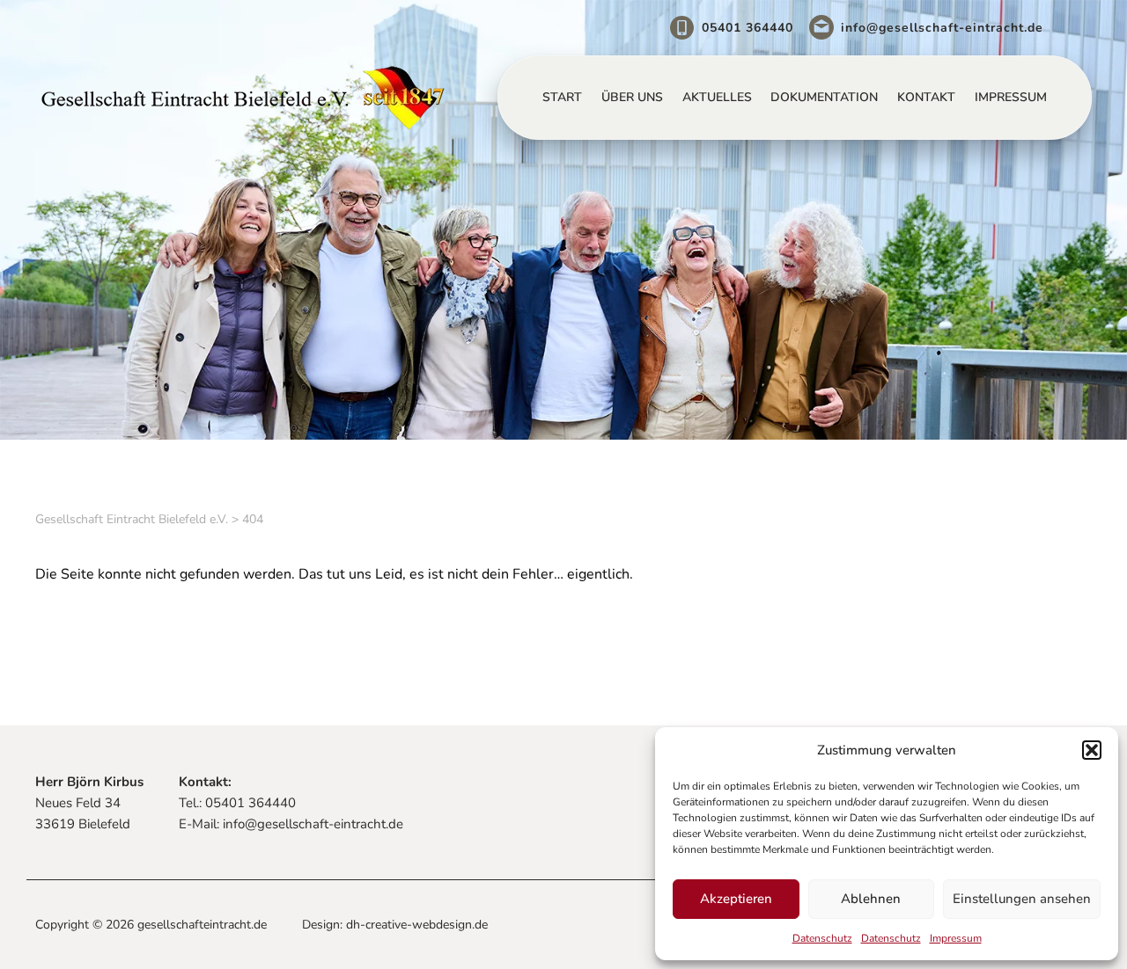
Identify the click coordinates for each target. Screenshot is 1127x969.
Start (562, 97)
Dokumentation (824, 97)
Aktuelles (717, 97)
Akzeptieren (736, 898)
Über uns (632, 97)
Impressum (956, 938)
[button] (1092, 750)
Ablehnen (871, 898)
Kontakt (926, 97)
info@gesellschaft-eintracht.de (942, 27)
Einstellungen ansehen (1022, 898)
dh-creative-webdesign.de (417, 924)
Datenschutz (822, 938)
